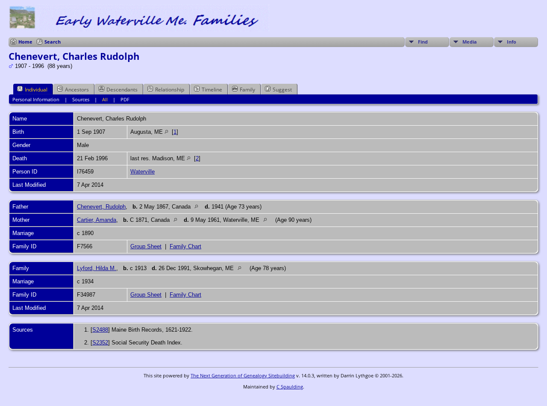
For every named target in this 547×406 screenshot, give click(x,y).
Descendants (122, 89)
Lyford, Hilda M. (96, 268)
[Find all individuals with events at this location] (166, 132)
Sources (80, 99)
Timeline (212, 89)
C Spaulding (289, 386)
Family (247, 89)
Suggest (282, 89)
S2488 (100, 330)
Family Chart (185, 246)
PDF (125, 99)
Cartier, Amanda (96, 220)
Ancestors (77, 89)
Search (52, 41)
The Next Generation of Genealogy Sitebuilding (243, 375)
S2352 (100, 342)
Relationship (169, 89)
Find (423, 41)
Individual (36, 89)
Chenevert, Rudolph (101, 206)
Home (25, 41)
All (105, 99)
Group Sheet (146, 246)
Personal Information (35, 99)
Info (511, 41)
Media (469, 41)
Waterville (142, 171)
